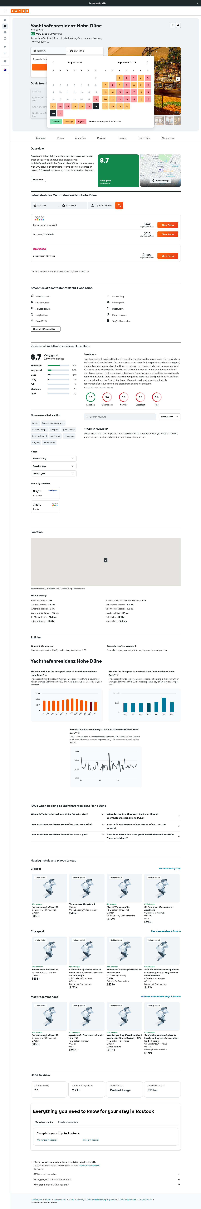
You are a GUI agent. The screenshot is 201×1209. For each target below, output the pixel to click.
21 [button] (89, 99)
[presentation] (46, 675)
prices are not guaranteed (89, 1165)
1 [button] (95, 78)
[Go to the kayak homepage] (20, 11)
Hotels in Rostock (91, 1140)
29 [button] (95, 106)
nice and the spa (39, 429)
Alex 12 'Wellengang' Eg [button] (118, 907)
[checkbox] (45, 493)
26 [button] (74, 106)
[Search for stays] (5, 26)
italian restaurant (39, 436)
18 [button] (67, 99)
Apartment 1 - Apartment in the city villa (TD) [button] (86, 1036)
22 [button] (95, 99)
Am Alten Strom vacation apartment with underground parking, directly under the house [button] (161, 972)
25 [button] (67, 106)
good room (55, 436)
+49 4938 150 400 (40, 41)
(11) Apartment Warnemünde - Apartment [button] (158, 908)
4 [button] (67, 85)
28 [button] (88, 106)
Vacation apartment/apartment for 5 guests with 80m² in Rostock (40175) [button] (124, 1036)
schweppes (69, 436)
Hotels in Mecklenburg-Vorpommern (102, 1200)
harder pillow (49, 442)
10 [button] (60, 92)
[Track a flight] (5, 53)
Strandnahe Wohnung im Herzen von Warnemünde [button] (124, 971)
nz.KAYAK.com (36, 1200)
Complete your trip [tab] (44, 1122)
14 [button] (89, 92)
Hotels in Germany (76, 1200)
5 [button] (74, 85)
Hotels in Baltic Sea (128, 1200)
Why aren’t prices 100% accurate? (51, 1184)
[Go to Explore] (5, 47)
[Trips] (5, 61)
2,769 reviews (55, 33)
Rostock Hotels (145, 1200)
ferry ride (36, 442)
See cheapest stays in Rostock (166, 931)
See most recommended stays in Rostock (161, 996)
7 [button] (88, 85)
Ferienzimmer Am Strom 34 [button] (45, 907)
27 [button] (81, 106)
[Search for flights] (5, 20)
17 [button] (60, 99)
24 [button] (60, 106)
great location (69, 429)
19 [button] (74, 99)
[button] (198, 3)
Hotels (48, 1200)
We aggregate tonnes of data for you (52, 1179)
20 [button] (81, 99)
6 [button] (81, 85)
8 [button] (95, 85)
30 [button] (53, 113)
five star (35, 423)
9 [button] (53, 92)
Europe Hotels (60, 1200)
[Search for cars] (5, 32)
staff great (54, 429)
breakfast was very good (53, 423)
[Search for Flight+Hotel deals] (5, 38)
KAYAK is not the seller (45, 1174)
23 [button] (53, 106)
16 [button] (53, 99)
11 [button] (67, 92)
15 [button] (96, 92)
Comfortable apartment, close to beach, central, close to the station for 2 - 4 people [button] (86, 972)
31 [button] (60, 113)
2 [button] (53, 85)
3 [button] (60, 85)
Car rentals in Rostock (47, 1140)
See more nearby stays (170, 868)
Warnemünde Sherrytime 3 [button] (82, 904)
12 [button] (74, 92)
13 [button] (81, 92)
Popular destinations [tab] (68, 1122)
